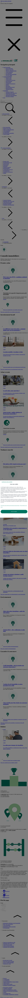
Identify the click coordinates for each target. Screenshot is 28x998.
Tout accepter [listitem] (14, 511)
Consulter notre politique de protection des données (10, 505)
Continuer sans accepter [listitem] (7, 481)
